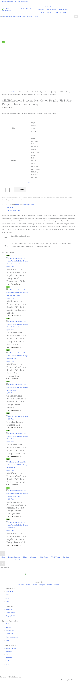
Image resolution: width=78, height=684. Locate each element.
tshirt (32, 204)
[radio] (53, 122)
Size (13, 128)
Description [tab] (9, 207)
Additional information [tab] (13, 210)
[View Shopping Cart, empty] (75, 9)
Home (4, 92)
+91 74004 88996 (23, 1)
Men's (8, 92)
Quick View (10, 266)
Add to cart (20, 189)
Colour (13, 160)
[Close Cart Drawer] (2, 563)
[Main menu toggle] (76, 16)
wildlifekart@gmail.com (9, 1)
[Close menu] (2, 553)
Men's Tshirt (26, 204)
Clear (28, 182)
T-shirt (13, 92)
